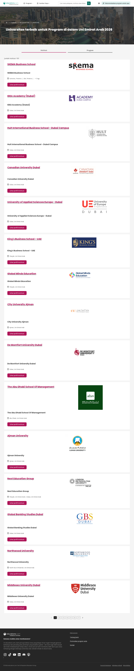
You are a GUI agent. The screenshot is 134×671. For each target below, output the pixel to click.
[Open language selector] (99, 3)
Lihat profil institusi (17, 85)
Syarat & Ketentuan (105, 665)
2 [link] (59, 618)
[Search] (89, 3)
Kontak (72, 645)
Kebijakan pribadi (117, 665)
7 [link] (78, 618)
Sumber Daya (43, 3)
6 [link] (74, 618)
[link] (35, 23)
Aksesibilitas (126, 665)
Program (29, 3)
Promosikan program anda (78, 641)
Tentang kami (74, 637)
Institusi (44, 50)
